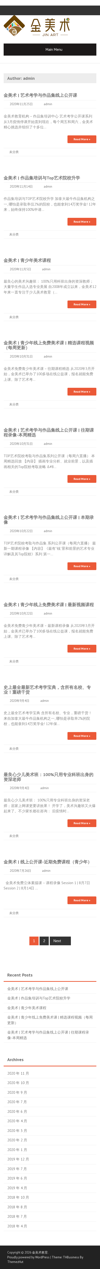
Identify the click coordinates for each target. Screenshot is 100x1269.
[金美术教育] (37, 25)
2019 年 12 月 (18, 1159)
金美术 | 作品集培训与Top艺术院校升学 (42, 178)
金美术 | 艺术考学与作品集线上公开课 (40, 95)
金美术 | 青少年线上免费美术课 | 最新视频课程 (49, 604)
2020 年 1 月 (17, 1149)
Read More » (82, 139)
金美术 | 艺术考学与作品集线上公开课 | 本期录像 (49, 519)
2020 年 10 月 (18, 1082)
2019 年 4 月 (17, 1188)
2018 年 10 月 (18, 1197)
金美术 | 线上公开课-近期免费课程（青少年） (48, 862)
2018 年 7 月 (17, 1216)
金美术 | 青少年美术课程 (27, 260)
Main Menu (54, 49)
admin (48, 104)
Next (57, 941)
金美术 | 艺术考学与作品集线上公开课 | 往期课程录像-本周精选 (49, 432)
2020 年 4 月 (17, 1121)
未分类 (14, 152)
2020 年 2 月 (17, 1140)
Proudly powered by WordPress (28, 1257)
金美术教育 (40, 1252)
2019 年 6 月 (17, 1178)
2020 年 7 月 (17, 1102)
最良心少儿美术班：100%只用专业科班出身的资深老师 (48, 777)
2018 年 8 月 (17, 1207)
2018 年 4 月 (17, 1226)
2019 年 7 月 (17, 1168)
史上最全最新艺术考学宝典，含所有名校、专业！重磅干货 (47, 689)
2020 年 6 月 (17, 1111)
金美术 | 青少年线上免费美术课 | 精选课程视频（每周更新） (49, 345)
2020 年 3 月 (17, 1130)
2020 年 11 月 (18, 1073)
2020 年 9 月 (17, 1092)
